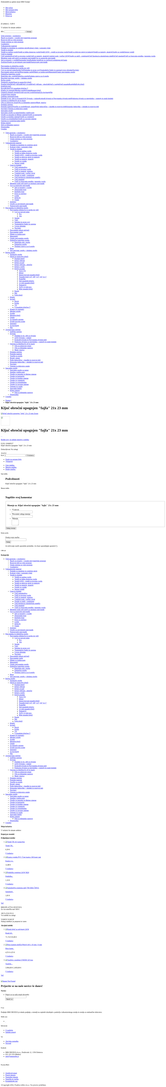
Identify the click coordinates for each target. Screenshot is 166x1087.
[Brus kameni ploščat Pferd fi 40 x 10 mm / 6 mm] (23, 945)
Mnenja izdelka (10, 467)
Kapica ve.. (9, 861)
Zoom (36, 413)
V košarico (9, 853)
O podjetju (9, 1030)
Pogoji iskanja (10, 1075)
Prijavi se (8, 16)
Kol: (2, 455)
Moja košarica (10, 12)
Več (2, 903)
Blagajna (8, 14)
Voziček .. (9, 964)
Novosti (8, 1043)
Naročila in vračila (12, 1079)
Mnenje (15, 518)
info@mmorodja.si (12, 1056)
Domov (8, 400)
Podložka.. (9, 876)
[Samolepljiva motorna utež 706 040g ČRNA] (22, 888)
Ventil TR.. (9, 846)
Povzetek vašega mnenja (21, 514)
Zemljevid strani (11, 1073)
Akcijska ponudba (11, 1041)
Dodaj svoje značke (12, 537)
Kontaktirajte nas (11, 1081)
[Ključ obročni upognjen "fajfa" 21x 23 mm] (17, 413)
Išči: (2, 31)
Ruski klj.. (9, 933)
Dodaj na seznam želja (13, 459)
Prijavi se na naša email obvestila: (17, 995)
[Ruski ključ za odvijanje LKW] (17, 929)
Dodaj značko (10, 469)
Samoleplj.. (9, 892)
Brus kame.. (9, 948)
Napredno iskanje (11, 1077)
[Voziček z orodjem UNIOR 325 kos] (19, 960)
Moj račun (9, 8)
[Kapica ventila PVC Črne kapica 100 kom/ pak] (23, 857)
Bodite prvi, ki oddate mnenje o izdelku (15, 440)
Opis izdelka (9, 465)
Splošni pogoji (10, 1032)
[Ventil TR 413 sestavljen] (15, 842)
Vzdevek (15, 510)
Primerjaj (9, 461)
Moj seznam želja (11, 10)
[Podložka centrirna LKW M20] (17, 872)
